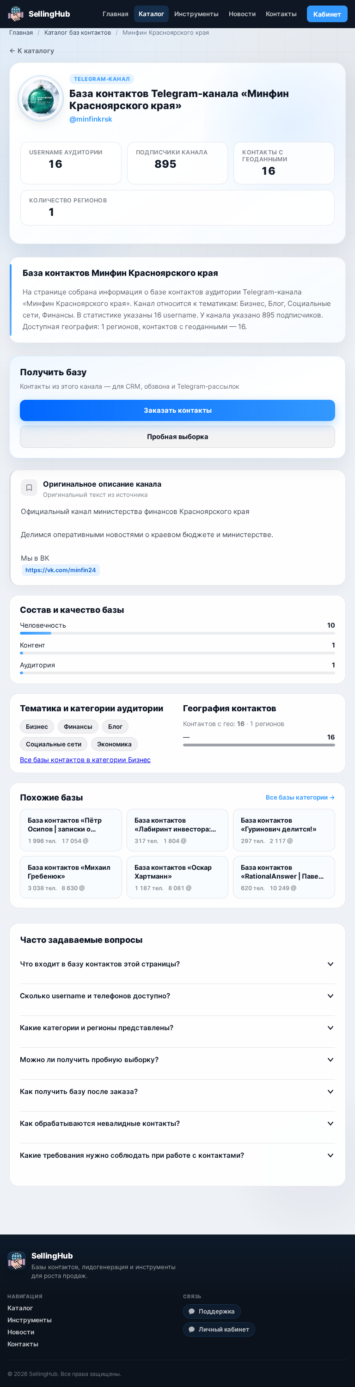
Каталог (151, 14)
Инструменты (196, 14)
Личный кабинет (224, 1329)
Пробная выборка (177, 437)
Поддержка (217, 1311)
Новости (242, 14)
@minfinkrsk (90, 119)
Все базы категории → (300, 797)
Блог (115, 726)
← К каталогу (31, 51)
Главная (116, 14)
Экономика (114, 744)
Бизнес (37, 726)
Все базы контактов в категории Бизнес (85, 760)
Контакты (281, 14)
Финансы (78, 726)
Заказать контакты (178, 410)
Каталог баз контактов (77, 32)
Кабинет (327, 14)
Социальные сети (53, 744)
